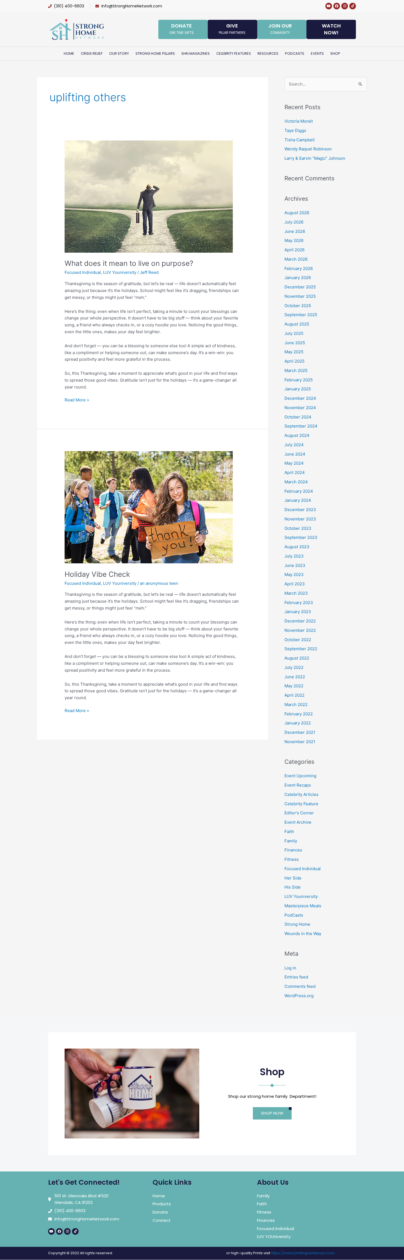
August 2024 (296, 435)
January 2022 (297, 723)
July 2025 (293, 333)
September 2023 (300, 537)
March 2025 (296, 370)
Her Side (292, 878)
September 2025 (300, 314)
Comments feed (300, 986)
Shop (335, 53)
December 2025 (300, 287)
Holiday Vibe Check (97, 574)
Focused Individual (83, 272)
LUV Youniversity (119, 272)
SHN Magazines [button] (195, 53)
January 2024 (297, 500)
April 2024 (294, 472)
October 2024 (297, 417)
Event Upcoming (300, 775)
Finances (293, 850)
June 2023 (294, 565)
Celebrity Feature (301, 803)
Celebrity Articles (301, 794)
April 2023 (294, 583)
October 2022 (297, 639)
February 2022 (298, 713)
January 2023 (297, 611)
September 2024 (300, 426)
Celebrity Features (233, 53)
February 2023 (298, 602)
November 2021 (299, 741)
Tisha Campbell (299, 139)
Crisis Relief (92, 53)
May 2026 (293, 240)
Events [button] (317, 53)
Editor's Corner (299, 812)
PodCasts (293, 915)
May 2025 (293, 351)
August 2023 (296, 546)
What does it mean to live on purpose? (129, 263)
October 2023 (297, 528)
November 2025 (300, 296)
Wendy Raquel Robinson (308, 148)
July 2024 (294, 444)
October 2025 (297, 305)
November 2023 (300, 519)
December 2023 (300, 509)
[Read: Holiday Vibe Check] (149, 506)
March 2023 (296, 593)
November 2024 (300, 407)
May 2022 (293, 685)
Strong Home (297, 924)
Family (290, 840)
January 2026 (297, 277)
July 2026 (293, 222)
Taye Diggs (295, 130)
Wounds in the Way (302, 933)
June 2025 (294, 342)
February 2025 (298, 379)
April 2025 (294, 361)
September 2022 (300, 648)
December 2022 (300, 621)
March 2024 (296, 481)
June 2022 (294, 676)
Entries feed (296, 977)
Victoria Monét (298, 121)
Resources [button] (268, 53)
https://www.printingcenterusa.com (303, 1253)
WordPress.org (299, 995)
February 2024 (298, 491)
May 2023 (294, 574)
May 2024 (294, 463)
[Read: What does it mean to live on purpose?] (149, 196)
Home (69, 53)
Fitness (291, 859)
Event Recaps (297, 785)
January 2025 (297, 388)
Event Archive (297, 822)
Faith (289, 831)
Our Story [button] (119, 53)
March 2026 (296, 259)
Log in (290, 967)
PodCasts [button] (294, 53)
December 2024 (300, 398)
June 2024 (294, 454)
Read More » (77, 399)
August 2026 (296, 212)
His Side (292, 887)
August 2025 (296, 324)
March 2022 (296, 704)
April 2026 (294, 249)
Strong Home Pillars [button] (155, 53)
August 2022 (296, 658)
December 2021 (299, 732)
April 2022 (294, 695)
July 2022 (293, 667)
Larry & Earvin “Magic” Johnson (314, 158)
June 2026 (294, 231)
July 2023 (294, 556)
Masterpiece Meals (302, 905)
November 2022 (300, 630)
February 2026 (298, 268)
